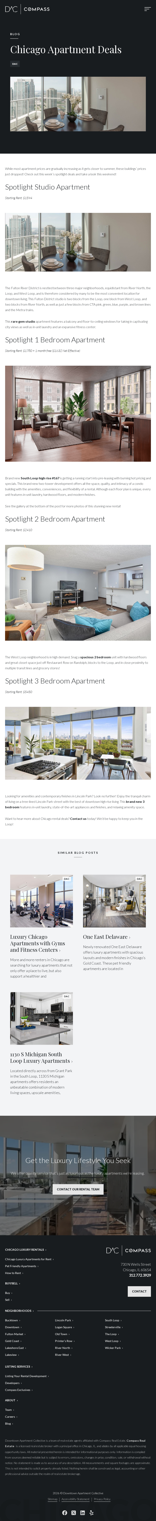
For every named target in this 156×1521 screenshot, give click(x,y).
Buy (7, 1293)
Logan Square (63, 1327)
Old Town (61, 1334)
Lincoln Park (63, 1320)
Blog (8, 1423)
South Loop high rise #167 (40, 478)
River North (62, 1348)
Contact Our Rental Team (78, 1189)
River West (62, 1354)
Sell (7, 1299)
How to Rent (13, 1273)
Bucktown (11, 1320)
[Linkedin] (82, 1513)
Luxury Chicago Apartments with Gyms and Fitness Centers (37, 943)
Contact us (78, 818)
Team (8, 1409)
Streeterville (112, 1327)
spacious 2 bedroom (95, 657)
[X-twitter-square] (73, 1513)
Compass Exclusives (17, 1390)
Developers (12, 1383)
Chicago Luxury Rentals (24, 1249)
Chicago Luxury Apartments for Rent (28, 1259)
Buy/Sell (11, 1283)
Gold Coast (12, 1341)
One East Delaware (105, 936)
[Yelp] (91, 1513)
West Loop (111, 1341)
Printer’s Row (63, 1341)
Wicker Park (113, 1348)
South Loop (112, 1320)
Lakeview (11, 1354)
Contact (139, 1291)
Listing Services (17, 1366)
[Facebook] (64, 1513)
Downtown (12, 1327)
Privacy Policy (102, 1499)
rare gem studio (23, 321)
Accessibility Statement (76, 1499)
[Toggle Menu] (147, 9)
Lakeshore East (14, 1348)
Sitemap (52, 1499)
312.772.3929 (140, 1275)
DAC (15, 63)
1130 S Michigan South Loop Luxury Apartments (40, 1057)
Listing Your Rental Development (26, 1376)
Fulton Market (14, 1334)
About (10, 1400)
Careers (10, 1416)
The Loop (111, 1334)
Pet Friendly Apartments (20, 1266)
